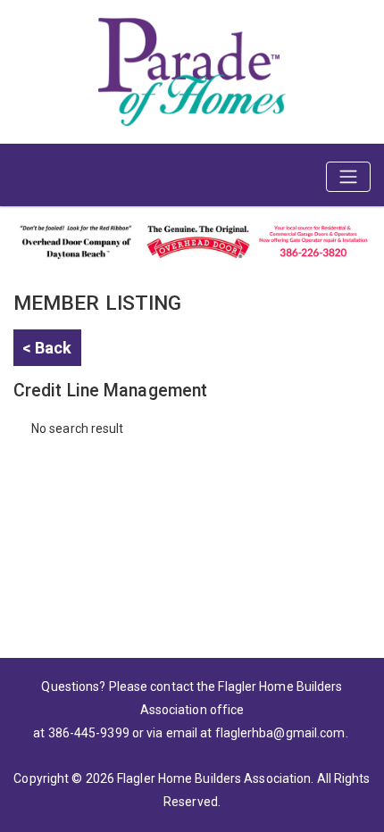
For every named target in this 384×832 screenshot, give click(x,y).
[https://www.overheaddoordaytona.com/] (192, 240)
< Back (47, 347)
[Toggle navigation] (348, 177)
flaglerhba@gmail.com (280, 733)
